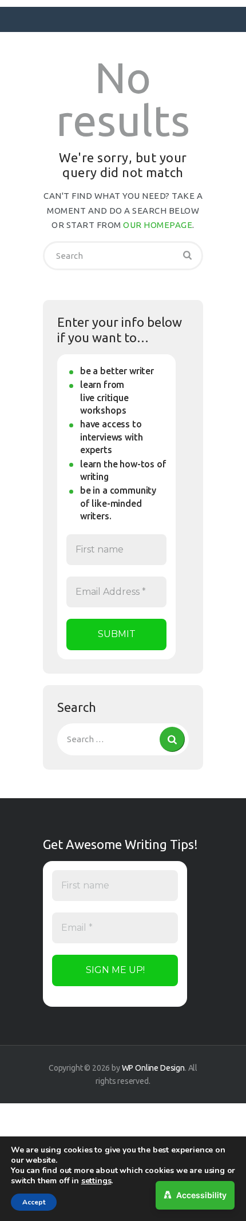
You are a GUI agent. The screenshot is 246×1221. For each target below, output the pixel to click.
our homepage (157, 225)
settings (96, 1181)
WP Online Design (153, 1067)
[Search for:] (123, 739)
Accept (33, 1202)
